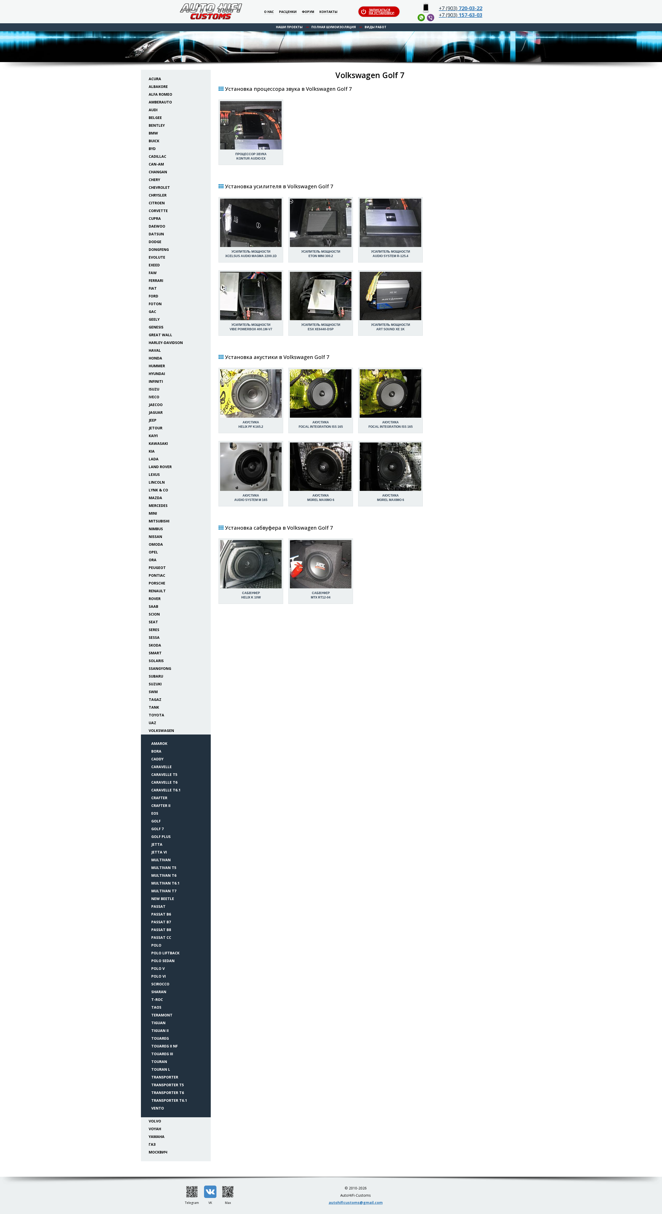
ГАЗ (152, 1144)
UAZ (152, 722)
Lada (154, 458)
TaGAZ (155, 699)
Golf (156, 821)
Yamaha (156, 1136)
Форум (308, 12)
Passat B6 (161, 914)
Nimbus (156, 528)
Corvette (158, 210)
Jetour (155, 427)
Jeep (152, 420)
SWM (153, 691)
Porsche (157, 583)
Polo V (158, 968)
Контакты (328, 12)
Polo (156, 945)
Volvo (155, 1121)
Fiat (153, 288)
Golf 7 (157, 828)
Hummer (157, 365)
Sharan (158, 991)
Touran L (160, 1069)
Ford (153, 296)
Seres (154, 629)
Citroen (157, 202)
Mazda (155, 497)
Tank (154, 707)
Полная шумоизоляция (333, 27)
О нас (269, 12)
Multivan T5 (163, 867)
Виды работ (375, 27)
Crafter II (160, 805)
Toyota (156, 715)
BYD (152, 148)
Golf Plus (161, 836)
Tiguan (158, 1022)
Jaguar (156, 412)
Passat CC (161, 937)
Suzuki (155, 683)
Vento (157, 1108)
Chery (154, 179)
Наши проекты (289, 27)
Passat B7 (161, 921)
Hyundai (157, 373)
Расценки (288, 12)
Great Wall (160, 334)
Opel (153, 552)
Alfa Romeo (160, 94)
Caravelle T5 (164, 774)
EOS (154, 813)
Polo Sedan (163, 960)
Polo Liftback (165, 952)
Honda (155, 358)
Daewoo (157, 226)
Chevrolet (159, 187)
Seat (153, 621)
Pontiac (157, 575)
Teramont (161, 1015)
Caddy (157, 758)
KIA (152, 451)
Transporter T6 (167, 1092)
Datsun (156, 233)
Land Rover (160, 466)
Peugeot (157, 567)
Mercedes (158, 505)
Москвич (158, 1152)
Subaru (156, 676)
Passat (158, 906)
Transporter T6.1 (169, 1100)
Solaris (156, 660)
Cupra (155, 218)
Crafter (159, 797)
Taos (156, 1007)
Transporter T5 (167, 1084)
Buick (154, 140)
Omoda (156, 544)
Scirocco (160, 983)
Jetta (156, 844)
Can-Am (156, 164)
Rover (155, 598)
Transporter (164, 1077)
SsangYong (160, 668)
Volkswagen (161, 730)
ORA (152, 559)
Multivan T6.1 (165, 883)
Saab (153, 606)
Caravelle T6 (164, 782)
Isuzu (154, 389)
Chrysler (158, 195)
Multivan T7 (163, 890)
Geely (154, 319)
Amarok (159, 743)
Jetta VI (159, 852)
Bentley (157, 125)
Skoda (155, 645)
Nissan (155, 536)
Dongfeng (159, 249)
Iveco (154, 396)
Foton (155, 303)
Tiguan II (160, 1030)
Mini (153, 513)
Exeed (154, 265)
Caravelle (161, 766)
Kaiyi (153, 435)
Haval (155, 350)
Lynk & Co (158, 490)
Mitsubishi (159, 521)
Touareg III (162, 1053)
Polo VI (158, 976)
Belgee (155, 117)
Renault (157, 590)
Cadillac (157, 156)
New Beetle (162, 898)
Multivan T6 (163, 875)
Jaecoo (156, 404)
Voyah (155, 1128)
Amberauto (160, 102)
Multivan (161, 859)
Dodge (155, 241)
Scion (154, 614)
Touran (159, 1061)
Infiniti (156, 381)
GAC (152, 311)
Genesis (156, 327)
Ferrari (156, 280)
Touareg (160, 1038)
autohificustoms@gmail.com (356, 1202)
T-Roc (157, 999)
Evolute (157, 257)
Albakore (158, 86)
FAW (153, 272)
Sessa (154, 637)
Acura (155, 78)
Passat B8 (161, 929)
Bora (156, 751)
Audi (153, 109)
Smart (155, 652)
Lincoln (157, 482)
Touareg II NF (164, 1046)
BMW (153, 133)
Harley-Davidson (166, 342)
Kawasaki (158, 443)
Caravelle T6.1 (165, 790)
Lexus (154, 474)
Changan (158, 171)
